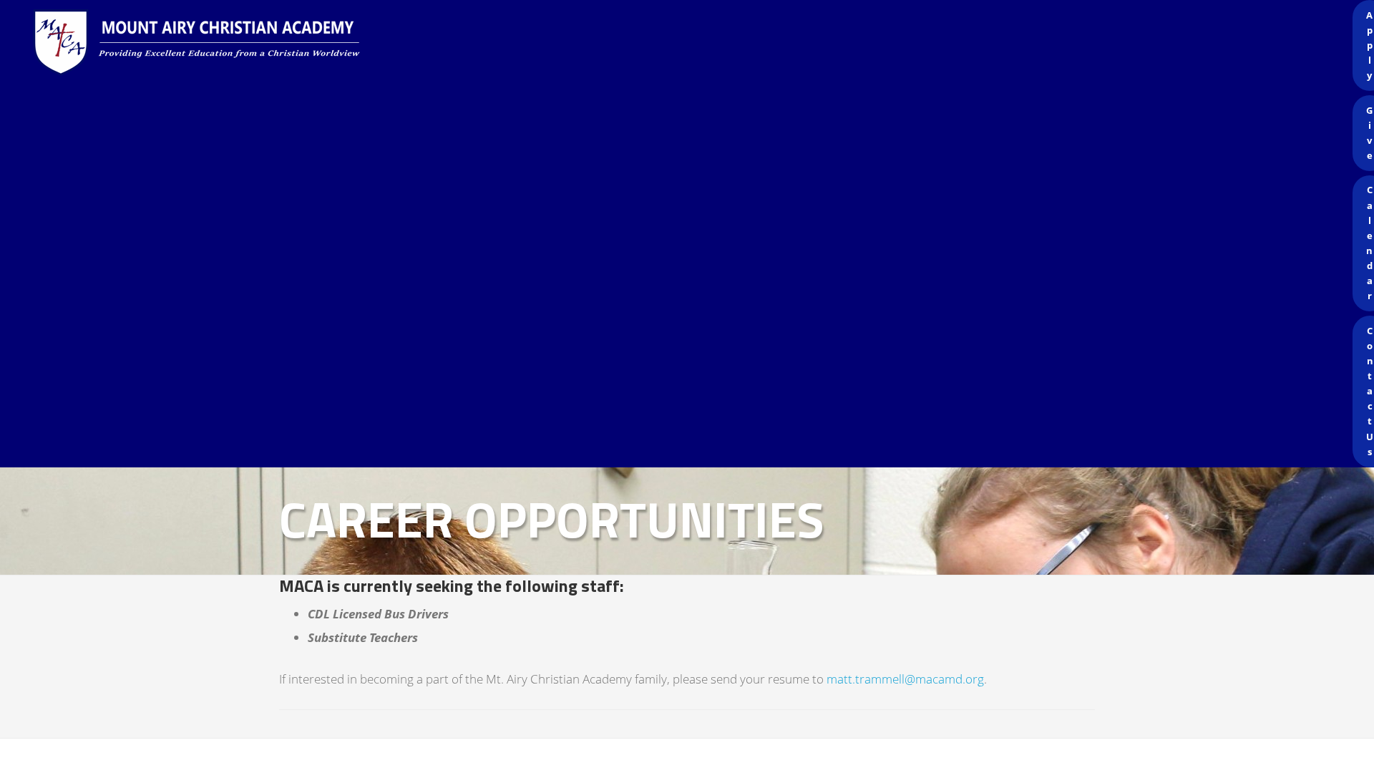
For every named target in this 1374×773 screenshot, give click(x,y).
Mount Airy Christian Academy (691, 43)
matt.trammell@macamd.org (905, 679)
